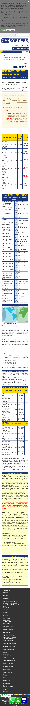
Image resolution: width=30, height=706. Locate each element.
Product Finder (5, 675)
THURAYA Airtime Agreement (8, 644)
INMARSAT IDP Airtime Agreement (9, 643)
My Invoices (5, 685)
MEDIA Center (5, 595)
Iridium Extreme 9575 (7, 621)
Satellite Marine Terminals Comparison (10, 627)
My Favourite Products (7, 678)
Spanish (19, 694)
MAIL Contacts (5, 612)
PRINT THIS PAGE (9, 56)
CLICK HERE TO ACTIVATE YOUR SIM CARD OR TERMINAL (15, 60)
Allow (3, 30)
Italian (14, 694)
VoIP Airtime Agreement (7, 648)
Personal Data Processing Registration (10, 603)
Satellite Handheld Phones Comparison (10, 624)
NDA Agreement (6, 654)
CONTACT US (6, 607)
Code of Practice (6, 598)
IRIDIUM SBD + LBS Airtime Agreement (10, 635)
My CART (4, 677)
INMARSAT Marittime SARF (8, 672)
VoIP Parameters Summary (8, 666)
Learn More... (10, 30)
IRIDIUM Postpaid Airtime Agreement (9, 637)
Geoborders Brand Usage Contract (9, 655)
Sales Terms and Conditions (8, 686)
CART (4, 674)
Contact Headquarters (7, 614)
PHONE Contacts (6, 609)
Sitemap (4, 606)
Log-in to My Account (23, 34)
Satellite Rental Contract (7, 634)
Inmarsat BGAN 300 (6, 623)
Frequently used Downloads (9, 658)
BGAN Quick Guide (6, 664)
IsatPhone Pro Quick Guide (8, 663)
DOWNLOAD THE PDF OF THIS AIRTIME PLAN (15, 57)
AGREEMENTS (6, 632)
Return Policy (5, 691)
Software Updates (6, 668)
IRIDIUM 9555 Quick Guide (8, 661)
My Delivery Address (7, 683)
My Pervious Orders (6, 680)
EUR (17, 45)
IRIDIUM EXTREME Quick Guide (9, 660)
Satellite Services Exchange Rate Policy (10, 601)
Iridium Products (6, 631)
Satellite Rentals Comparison (8, 629)
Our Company (5, 592)
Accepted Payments (6, 688)
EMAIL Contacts (6, 611)
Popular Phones (6, 618)
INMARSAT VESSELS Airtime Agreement (10, 641)
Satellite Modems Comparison (8, 626)
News (4, 594)
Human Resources (6, 597)
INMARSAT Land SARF (7, 671)
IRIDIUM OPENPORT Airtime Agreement (10, 638)
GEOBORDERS (6, 591)
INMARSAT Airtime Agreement (8, 640)
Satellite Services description (8, 600)
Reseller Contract (6, 652)
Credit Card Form (6, 657)
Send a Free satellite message (20, 48)
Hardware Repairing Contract (8, 649)
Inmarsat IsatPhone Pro (7, 620)
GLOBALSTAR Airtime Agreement (9, 646)
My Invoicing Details (6, 682)
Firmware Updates (6, 669)
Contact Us (5, 689)
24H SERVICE (5, 617)
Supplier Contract (6, 651)
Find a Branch (5, 615)
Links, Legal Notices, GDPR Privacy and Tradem (12, 604)
